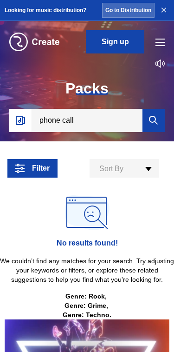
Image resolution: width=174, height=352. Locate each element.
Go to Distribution (128, 10)
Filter (41, 168)
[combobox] (124, 168)
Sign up (115, 42)
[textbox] (124, 168)
